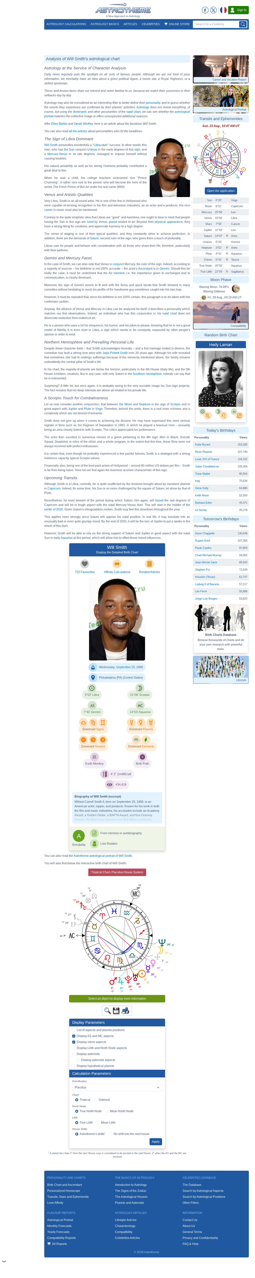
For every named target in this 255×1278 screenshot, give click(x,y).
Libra (97, 145)
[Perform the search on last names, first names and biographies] (243, 24)
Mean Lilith (108, 1122)
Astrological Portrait (60, 1220)
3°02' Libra (92, 694)
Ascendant (145, 268)
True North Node (91, 1111)
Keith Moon (202, 495)
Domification (79, 1081)
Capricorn (53, 488)
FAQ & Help (190, 1243)
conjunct (118, 264)
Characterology (125, 1226)
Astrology (142, 107)
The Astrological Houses (131, 1196)
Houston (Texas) (205, 576)
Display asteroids (88, 1054)
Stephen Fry (202, 569)
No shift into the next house (132, 1134)
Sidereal (104, 1099)
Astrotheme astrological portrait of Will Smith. (103, 855)
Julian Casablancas (207, 466)
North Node (79, 1106)
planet (113, 221)
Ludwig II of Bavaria (207, 584)
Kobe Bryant (202, 444)
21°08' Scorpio (140, 694)
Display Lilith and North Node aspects (102, 1048)
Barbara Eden (203, 502)
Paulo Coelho (203, 547)
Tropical (85, 1099)
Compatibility (123, 1232)
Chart (75, 1094)
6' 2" (113, 774)
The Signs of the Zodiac (131, 1190)
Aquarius (67, 537)
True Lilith (86, 1122)
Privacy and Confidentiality (200, 1237)
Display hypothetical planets (95, 1065)
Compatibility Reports (61, 1237)
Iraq (197, 480)
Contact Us (190, 1220)
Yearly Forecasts (58, 1232)
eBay (212, 400)
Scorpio (175, 404)
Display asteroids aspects (98, 1060)
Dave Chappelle (204, 533)
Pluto (87, 408)
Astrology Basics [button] (105, 24)
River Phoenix (203, 451)
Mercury (52, 154)
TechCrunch (107, 649)
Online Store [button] (179, 24)
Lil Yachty (201, 509)
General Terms (192, 1232)
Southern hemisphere (147, 373)
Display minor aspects (91, 1042)
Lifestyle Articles (125, 1220)
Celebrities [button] (151, 24)
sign (137, 149)
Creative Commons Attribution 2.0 (120, 656)
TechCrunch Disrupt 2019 (115, 653)
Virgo (98, 408)
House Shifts (79, 1129)
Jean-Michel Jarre (206, 562)
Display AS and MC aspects (95, 1036)
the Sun (69, 149)
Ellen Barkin (59, 123)
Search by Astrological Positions (204, 1196)
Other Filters (191, 1202)
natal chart (133, 111)
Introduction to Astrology (131, 1184)
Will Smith (51, 145)
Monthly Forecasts (59, 1226)
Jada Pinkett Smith (115, 352)
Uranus (92, 149)
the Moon (125, 404)
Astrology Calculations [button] (66, 24)
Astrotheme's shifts (92, 1134)
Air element (116, 273)
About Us (189, 1226)
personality (153, 102)
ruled (90, 221)
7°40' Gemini (92, 712)
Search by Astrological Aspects (203, 1190)
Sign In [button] (241, 10)
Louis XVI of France (207, 459)
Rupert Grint (202, 540)
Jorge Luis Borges (206, 598)
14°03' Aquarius (140, 712)
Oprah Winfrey (83, 123)
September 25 (125, 667)
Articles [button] (130, 24)
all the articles (78, 131)
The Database (192, 1184)
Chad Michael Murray (208, 555)
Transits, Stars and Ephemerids (68, 1196)
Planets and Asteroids (129, 1202)
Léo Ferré (201, 591)
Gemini (164, 268)
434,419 (121, 784)
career (48, 209)
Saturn (94, 238)
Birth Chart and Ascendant (64, 1184)
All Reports (59, 1243)
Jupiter (72, 408)
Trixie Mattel (202, 473)
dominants (80, 111)
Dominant (89, 729)
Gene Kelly (202, 488)
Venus (63, 154)
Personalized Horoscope (63, 1190)
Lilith (75, 1117)
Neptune (144, 404)
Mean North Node (121, 1111)
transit (159, 500)
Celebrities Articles (127, 1237)
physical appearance (169, 221)
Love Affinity (55, 1202)
